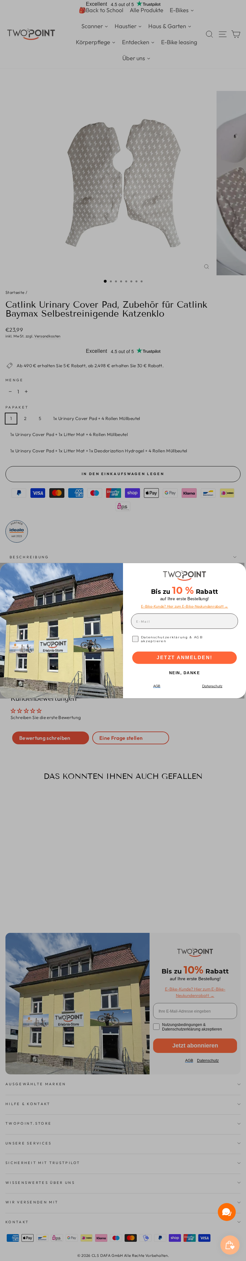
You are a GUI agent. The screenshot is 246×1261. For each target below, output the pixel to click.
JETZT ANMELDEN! (184, 657)
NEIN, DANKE (184, 673)
